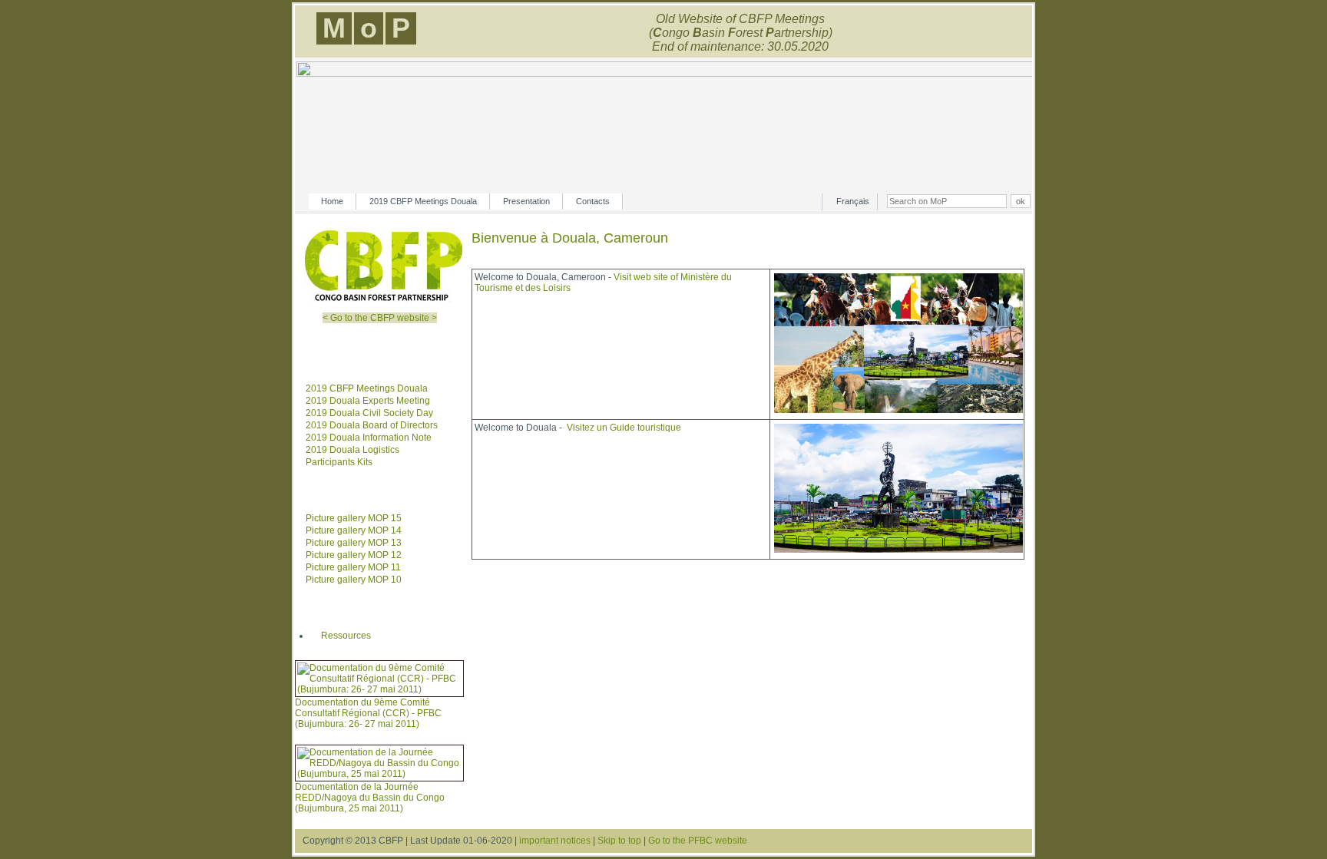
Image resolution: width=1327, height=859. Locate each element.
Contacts (593, 201)
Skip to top (619, 840)
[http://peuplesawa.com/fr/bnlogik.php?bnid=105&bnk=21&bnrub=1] (898, 551)
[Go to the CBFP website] (384, 301)
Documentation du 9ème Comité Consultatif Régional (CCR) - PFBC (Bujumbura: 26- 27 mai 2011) (368, 713)
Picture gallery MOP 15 (354, 518)
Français (852, 201)
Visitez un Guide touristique (624, 427)
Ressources (346, 635)
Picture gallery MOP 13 (354, 542)
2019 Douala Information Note (369, 437)
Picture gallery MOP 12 (354, 555)
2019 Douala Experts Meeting (368, 400)
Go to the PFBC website (697, 840)
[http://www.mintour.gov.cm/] (898, 411)
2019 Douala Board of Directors (372, 425)
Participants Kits (339, 462)
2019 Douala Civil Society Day (369, 413)
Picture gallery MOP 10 (354, 579)
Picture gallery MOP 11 (353, 567)
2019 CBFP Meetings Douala (423, 201)
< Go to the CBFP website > (380, 317)
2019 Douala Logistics (352, 449)
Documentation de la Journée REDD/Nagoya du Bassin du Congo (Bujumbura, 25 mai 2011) (370, 797)
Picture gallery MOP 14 (354, 530)
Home (332, 201)
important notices (555, 840)
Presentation (526, 201)
